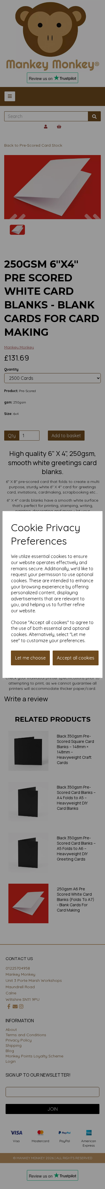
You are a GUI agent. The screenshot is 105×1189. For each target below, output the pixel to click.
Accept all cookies (75, 658)
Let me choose (30, 658)
